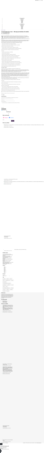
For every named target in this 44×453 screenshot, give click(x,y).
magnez (12, 280)
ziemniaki (11, 289)
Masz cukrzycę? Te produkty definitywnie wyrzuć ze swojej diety (7, 257)
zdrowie (8, 289)
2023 (4, 267)
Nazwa (2, 98)
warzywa (4, 289)
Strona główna (22, 18)
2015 (4, 272)
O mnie (22, 21)
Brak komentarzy (7, 34)
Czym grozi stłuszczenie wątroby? (6, 261)
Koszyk (22, 22)
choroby (8, 278)
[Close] (1, 444)
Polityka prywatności (5, 301)
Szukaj (3, 119)
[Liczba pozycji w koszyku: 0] (8, 113)
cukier (11, 278)
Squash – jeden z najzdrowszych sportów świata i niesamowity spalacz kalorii (8, 262)
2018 (4, 270)
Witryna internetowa (3, 101)
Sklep (22, 20)
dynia (3, 280)
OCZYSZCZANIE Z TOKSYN (6, 283)
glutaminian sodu (8, 280)
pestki (4, 286)
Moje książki (22, 19)
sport (6, 286)
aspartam (4, 278)
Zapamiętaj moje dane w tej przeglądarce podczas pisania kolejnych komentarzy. (11, 102)
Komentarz (2, 107)
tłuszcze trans (2, 94)
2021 (4, 268)
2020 (4, 269)
